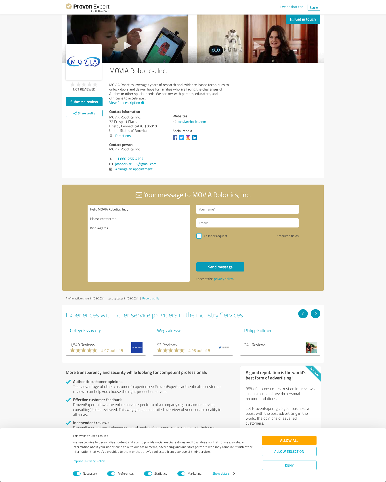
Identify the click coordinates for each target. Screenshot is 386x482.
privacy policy (223, 278)
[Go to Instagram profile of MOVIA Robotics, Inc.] (189, 139)
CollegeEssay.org (85, 330)
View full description (124, 102)
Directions (123, 135)
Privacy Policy (95, 461)
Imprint (78, 461)
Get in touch (305, 19)
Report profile (150, 298)
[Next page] (315, 313)
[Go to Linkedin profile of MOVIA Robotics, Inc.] (195, 139)
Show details (221, 473)
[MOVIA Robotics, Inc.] (83, 62)
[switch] (111, 473)
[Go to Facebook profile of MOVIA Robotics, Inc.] (176, 139)
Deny (289, 465)
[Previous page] (303, 313)
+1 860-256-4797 (129, 158)
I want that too (291, 6)
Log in (314, 7)
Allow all (289, 440)
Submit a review (84, 102)
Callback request (215, 236)
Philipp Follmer (258, 330)
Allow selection (289, 451)
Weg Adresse (169, 330)
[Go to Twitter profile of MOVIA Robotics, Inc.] (182, 139)
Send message (220, 267)
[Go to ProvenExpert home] (87, 8)
